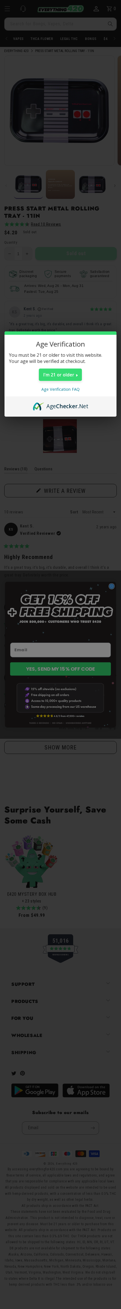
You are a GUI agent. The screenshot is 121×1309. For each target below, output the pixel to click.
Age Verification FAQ (60, 389)
